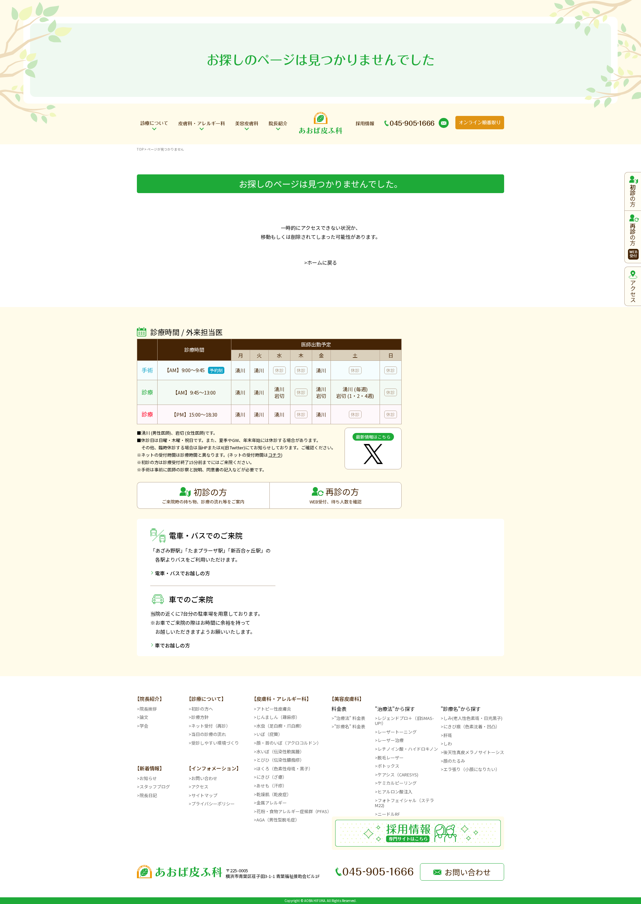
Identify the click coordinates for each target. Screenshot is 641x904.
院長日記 (148, 795)
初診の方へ (202, 709)
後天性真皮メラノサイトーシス (473, 752)
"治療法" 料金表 (349, 718)
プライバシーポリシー (213, 803)
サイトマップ (204, 795)
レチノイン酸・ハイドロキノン (408, 749)
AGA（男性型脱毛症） (277, 819)
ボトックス (388, 766)
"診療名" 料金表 (349, 726)
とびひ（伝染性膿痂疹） (280, 760)
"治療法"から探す (395, 708)
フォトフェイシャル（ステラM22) (404, 803)
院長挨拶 (148, 709)
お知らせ (148, 778)
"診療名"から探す (460, 708)
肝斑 (447, 735)
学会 (144, 726)
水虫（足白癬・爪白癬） (280, 726)
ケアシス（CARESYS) (398, 774)
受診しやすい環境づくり (215, 743)
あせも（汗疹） (271, 785)
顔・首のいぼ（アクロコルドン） (288, 743)
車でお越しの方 (172, 645)
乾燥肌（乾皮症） (273, 794)
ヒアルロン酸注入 (395, 791)
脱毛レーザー (391, 757)
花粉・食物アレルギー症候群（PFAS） (294, 811)
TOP (140, 149)
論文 (144, 717)
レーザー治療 (391, 740)
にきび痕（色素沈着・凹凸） (471, 726)
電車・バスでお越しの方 (182, 573)
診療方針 (200, 717)
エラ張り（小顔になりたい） (471, 769)
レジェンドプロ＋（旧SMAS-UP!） (404, 721)
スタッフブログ (155, 786)
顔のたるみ (454, 761)
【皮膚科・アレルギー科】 (281, 698)
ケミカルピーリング (397, 783)
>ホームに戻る (320, 262)
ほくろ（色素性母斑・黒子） (284, 768)
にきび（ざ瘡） (271, 777)
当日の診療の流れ (208, 734)
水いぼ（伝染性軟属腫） (280, 751)
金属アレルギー (271, 802)
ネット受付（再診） (210, 726)
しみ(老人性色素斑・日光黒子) (472, 718)
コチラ (274, 455)
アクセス (199, 786)
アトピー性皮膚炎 (273, 709)
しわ (447, 743)
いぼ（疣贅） (269, 734)
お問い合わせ (204, 778)
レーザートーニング (397, 732)
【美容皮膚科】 (346, 698)
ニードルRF (389, 814)
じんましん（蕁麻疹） (278, 717)
